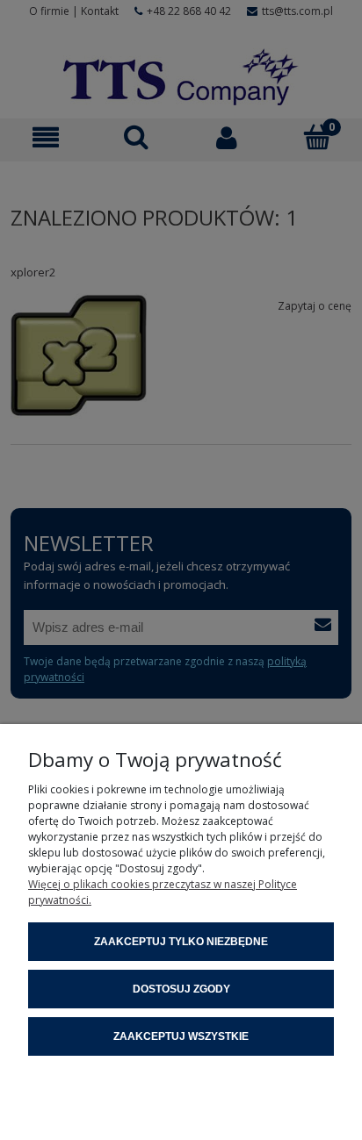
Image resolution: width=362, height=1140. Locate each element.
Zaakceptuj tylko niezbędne (181, 942)
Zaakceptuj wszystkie (181, 1036)
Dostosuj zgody (181, 989)
